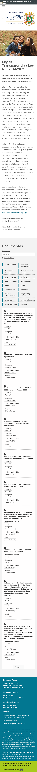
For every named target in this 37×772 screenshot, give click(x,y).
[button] (3, 6)
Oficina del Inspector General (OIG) (14, 723)
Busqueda (6, 251)
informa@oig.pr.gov (9, 738)
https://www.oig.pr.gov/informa (18, 740)
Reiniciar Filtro (9, 258)
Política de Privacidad (10, 720)
